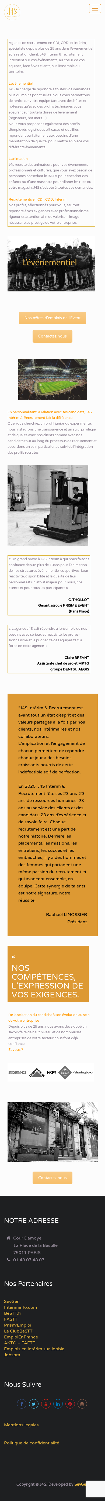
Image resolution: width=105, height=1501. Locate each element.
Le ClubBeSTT (18, 1331)
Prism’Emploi (17, 1325)
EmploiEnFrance (21, 1337)
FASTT (11, 1319)
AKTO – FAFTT (19, 1343)
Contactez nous (52, 336)
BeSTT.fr (12, 1313)
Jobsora (12, 1355)
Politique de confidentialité (31, 1443)
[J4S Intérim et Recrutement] (16, 12)
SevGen (12, 1301)
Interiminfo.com (20, 1307)
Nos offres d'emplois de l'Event (52, 318)
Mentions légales (21, 1425)
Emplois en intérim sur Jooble (34, 1349)
